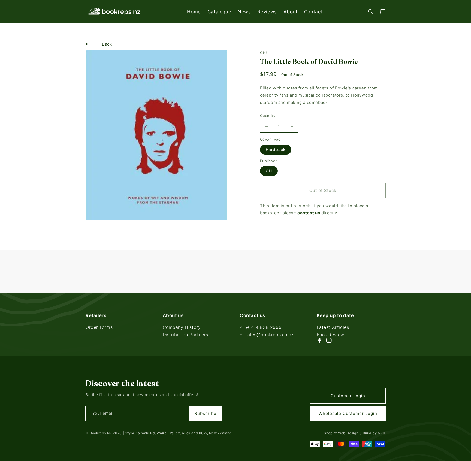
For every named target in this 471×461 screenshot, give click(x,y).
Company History (182, 328)
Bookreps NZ (101, 433)
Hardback (276, 149)
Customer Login (348, 395)
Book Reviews (332, 334)
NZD (381, 433)
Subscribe (205, 413)
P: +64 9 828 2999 (261, 328)
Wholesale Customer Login (348, 413)
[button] (371, 12)
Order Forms (99, 328)
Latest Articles (333, 328)
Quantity (267, 115)
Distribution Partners (186, 334)
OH (269, 170)
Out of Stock (322, 190)
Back (107, 44)
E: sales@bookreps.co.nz (267, 334)
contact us (308, 213)
